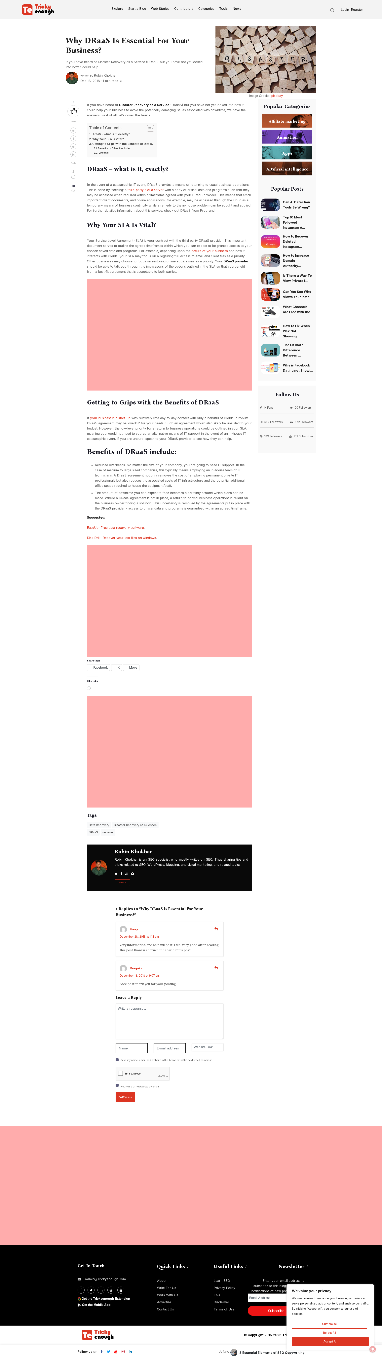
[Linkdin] (130, 1352)
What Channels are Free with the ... (296, 312)
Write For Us (166, 1288)
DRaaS (93, 832)
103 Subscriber (303, 436)
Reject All (329, 1332)
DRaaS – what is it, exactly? (111, 134)
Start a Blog (137, 9)
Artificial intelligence (287, 169)
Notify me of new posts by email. (140, 1086)
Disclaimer (221, 1302)
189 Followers (273, 436)
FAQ (217, 1295)
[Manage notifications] (372, 1349)
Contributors (183, 9)
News (237, 9)
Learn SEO (222, 1281)
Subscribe (276, 1311)
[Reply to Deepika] (216, 968)
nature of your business (209, 251)
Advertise (164, 1302)
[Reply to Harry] (216, 929)
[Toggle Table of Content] (148, 128)
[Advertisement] (169, 307)
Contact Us (165, 1309)
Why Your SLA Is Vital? (108, 139)
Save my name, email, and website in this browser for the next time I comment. (166, 1060)
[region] (330, 1317)
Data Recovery (99, 825)
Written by (98, 75)
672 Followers (304, 422)
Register (357, 10)
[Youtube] (116, 1352)
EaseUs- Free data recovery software (115, 528)
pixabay (277, 96)
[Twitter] (109, 1352)
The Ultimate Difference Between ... (293, 350)
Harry (134, 929)
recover (107, 832)
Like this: (104, 152)
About (161, 1281)
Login (345, 10)
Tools (223, 9)
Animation (287, 137)
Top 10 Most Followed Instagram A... (294, 222)
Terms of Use (224, 1309)
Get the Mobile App (96, 1304)
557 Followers (273, 422)
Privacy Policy (224, 1288)
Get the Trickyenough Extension (106, 1298)
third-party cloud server (146, 190)
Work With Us (167, 1295)
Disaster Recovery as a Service (135, 825)
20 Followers (303, 407)
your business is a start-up (110, 418)
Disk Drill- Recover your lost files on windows (121, 538)
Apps (287, 153)
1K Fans (268, 407)
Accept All (330, 1341)
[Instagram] (123, 1352)
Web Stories (160, 9)
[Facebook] (101, 1352)
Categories (206, 9)
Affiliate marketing (287, 121)
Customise (329, 1324)
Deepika (136, 968)
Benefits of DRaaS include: (114, 148)
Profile (122, 882)
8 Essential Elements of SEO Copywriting (271, 1353)
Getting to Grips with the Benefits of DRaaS (122, 143)
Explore (117, 9)
